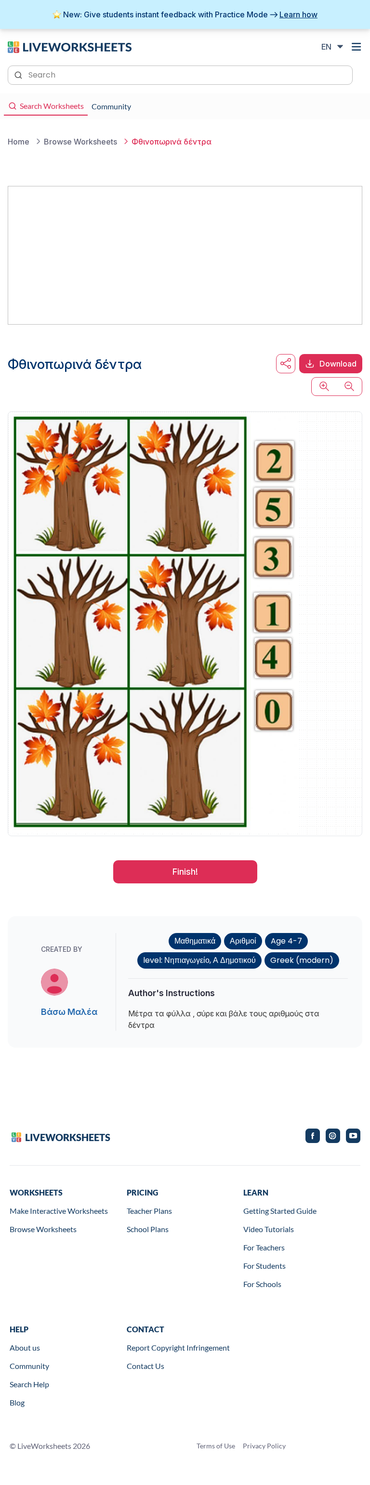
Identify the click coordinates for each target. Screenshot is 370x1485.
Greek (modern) (301, 960)
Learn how (298, 14)
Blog (17, 1402)
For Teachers (264, 1247)
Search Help (29, 1384)
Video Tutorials (268, 1229)
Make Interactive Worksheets (59, 1210)
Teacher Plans (149, 1210)
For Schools (262, 1283)
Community (29, 1365)
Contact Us (145, 1365)
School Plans (148, 1229)
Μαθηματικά (194, 940)
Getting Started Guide (280, 1210)
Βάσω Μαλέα (69, 1012)
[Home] (70, 46)
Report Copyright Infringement (178, 1347)
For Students (264, 1265)
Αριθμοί (243, 940)
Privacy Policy (264, 1446)
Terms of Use (216, 1446)
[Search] (19, 74)
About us (25, 1347)
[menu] (356, 47)
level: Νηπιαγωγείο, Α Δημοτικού (199, 960)
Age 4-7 (286, 940)
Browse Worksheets (43, 1229)
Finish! (185, 872)
